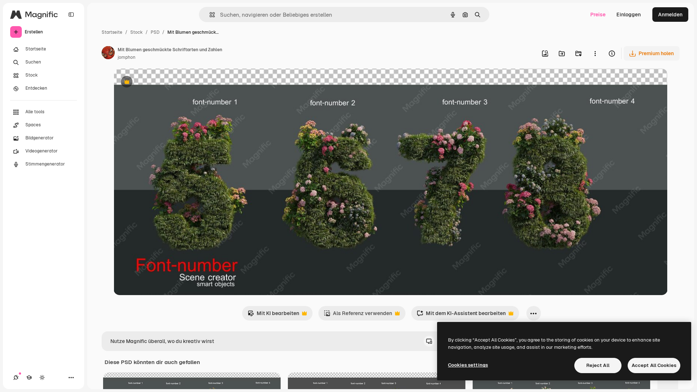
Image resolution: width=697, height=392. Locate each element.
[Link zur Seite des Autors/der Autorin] (108, 53)
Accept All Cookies (654, 365)
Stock (136, 32)
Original (160, 82)
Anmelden (670, 14)
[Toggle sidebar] (71, 14)
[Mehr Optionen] (595, 53)
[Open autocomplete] (209, 14)
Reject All (598, 365)
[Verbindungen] (16, 377)
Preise (598, 14)
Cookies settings (468, 365)
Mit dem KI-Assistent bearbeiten (461, 315)
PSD (155, 32)
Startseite (112, 32)
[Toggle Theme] (42, 377)
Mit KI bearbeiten (273, 315)
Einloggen (628, 14)
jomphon (126, 57)
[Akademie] (29, 377)
